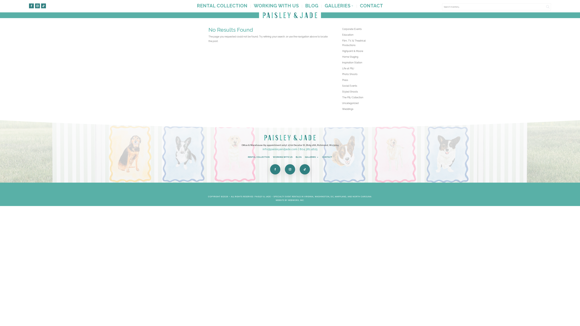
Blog (311, 6)
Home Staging (350, 56)
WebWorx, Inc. (296, 200)
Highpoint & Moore (352, 51)
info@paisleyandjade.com (280, 149)
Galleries (338, 6)
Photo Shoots (350, 74)
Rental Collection (222, 6)
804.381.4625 (308, 149)
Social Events (349, 85)
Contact (371, 6)
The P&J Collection (352, 97)
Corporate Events (352, 29)
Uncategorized (350, 103)
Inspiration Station (352, 62)
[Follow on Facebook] (31, 5)
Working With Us (276, 6)
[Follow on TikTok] (43, 5)
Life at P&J (348, 68)
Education (347, 34)
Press (345, 80)
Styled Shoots (350, 91)
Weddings (347, 109)
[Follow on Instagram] (37, 5)
